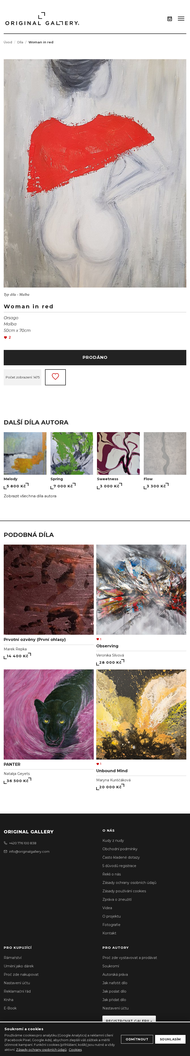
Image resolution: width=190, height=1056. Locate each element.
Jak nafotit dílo (114, 983)
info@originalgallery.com (29, 851)
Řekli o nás (111, 874)
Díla (20, 42)
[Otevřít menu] (181, 19)
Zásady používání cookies (124, 891)
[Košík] (169, 18)
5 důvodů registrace (119, 866)
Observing (107, 646)
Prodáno (95, 357)
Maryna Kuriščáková (113, 780)
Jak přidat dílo (114, 1000)
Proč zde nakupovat (21, 974)
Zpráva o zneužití (117, 899)
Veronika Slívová (110, 655)
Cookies (75, 1050)
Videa (107, 908)
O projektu (111, 916)
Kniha (8, 1000)
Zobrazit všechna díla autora (30, 496)
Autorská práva (115, 974)
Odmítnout (137, 1039)
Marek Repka (15, 649)
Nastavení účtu (17, 983)
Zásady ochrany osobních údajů (129, 882)
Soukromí (110, 966)
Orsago (11, 318)
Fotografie (111, 925)
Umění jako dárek (19, 966)
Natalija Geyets (17, 773)
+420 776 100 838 (22, 843)
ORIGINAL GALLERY (29, 832)
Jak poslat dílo (114, 991)
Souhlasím (170, 1039)
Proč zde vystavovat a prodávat (129, 957)
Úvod (8, 42)
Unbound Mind (112, 770)
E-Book (10, 1008)
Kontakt (109, 933)
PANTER (12, 764)
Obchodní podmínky (120, 849)
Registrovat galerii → (129, 1021)
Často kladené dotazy (121, 857)
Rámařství (13, 957)
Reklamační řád (17, 991)
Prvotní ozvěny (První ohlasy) (35, 639)
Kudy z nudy (113, 840)
